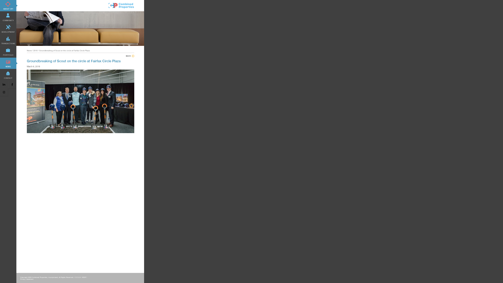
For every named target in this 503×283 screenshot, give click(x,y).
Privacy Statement (27, 279)
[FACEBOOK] (12, 84)
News (29, 51)
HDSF (84, 277)
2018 (35, 51)
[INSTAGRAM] (4, 92)
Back (128, 56)
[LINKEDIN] (4, 84)
